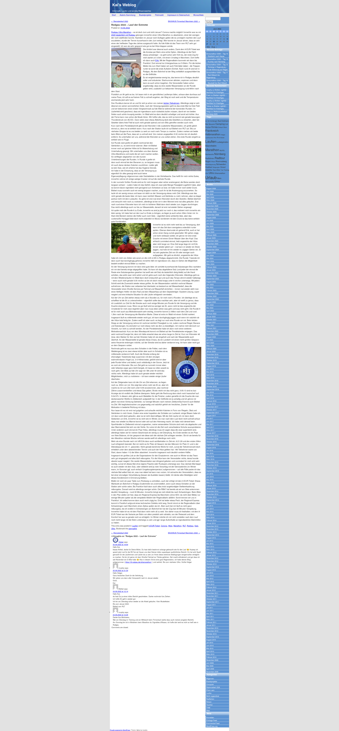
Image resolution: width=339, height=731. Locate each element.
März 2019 (210, 377)
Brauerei (212, 124)
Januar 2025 (211, 238)
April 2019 (210, 374)
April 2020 (210, 342)
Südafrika (208, 170)
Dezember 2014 (212, 491)
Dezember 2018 (212, 380)
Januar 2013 (211, 555)
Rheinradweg (221, 161)
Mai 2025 (209, 226)
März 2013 (210, 549)
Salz (196, 525)
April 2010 (210, 651)
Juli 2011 (209, 607)
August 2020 (211, 337)
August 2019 (211, 366)
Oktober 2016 (211, 441)
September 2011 (212, 602)
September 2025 (212, 214)
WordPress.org (211, 726)
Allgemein (210, 678)
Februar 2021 (211, 328)
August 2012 (211, 569)
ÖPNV (217, 181)
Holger (121, 542)
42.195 (207, 121)
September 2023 (212, 278)
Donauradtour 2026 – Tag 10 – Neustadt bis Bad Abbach (217, 81)
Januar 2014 (211, 523)
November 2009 (212, 660)
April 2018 (210, 398)
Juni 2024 (210, 255)
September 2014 (212, 500)
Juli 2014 (209, 505)
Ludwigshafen (222, 142)
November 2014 (212, 494)
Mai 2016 (209, 453)
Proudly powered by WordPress (120, 730)
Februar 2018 (211, 401)
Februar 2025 (211, 235)
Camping (220, 123)
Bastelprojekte (145, 14)
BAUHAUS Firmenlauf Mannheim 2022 (184, 21)
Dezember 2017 (212, 406)
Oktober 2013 (211, 532)
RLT (184, 525)
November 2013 (212, 529)
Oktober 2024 (211, 246)
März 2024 (210, 264)
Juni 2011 (210, 610)
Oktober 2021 (211, 319)
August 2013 (211, 537)
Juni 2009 (210, 663)
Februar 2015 (211, 485)
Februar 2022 (211, 313)
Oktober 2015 (211, 468)
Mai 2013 (209, 543)
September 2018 (212, 389)
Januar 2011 (211, 625)
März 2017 (210, 430)
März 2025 (210, 232)
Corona (164, 525)
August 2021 (211, 322)
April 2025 (210, 229)
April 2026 (210, 197)
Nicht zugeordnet (212, 696)
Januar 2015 (211, 488)
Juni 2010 (210, 645)
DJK (226, 124)
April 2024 (210, 261)
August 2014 (211, 503)
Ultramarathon (219, 173)
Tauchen (209, 704)
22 (214, 41)
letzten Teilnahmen (171, 103)
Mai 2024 (209, 258)
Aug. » (214, 46)
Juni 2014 (210, 508)
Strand (222, 167)
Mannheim (210, 145)
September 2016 (212, 444)
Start (114, 14)
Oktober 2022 (211, 296)
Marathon (177, 525)
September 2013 (212, 535)
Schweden (221, 164)
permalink (133, 528)
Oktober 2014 (211, 497)
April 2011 (210, 616)
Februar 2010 (211, 657)
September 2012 (212, 567)
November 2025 (212, 208)
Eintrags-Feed (211, 720)
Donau (214, 126)
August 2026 (211, 188)
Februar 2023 (211, 290)
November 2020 (212, 334)
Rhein (213, 162)
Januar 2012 (211, 590)
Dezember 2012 (212, 558)
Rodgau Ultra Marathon (121, 32)
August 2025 (211, 217)
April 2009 (210, 668)
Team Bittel (216, 170)
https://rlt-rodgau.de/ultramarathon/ (138, 562)
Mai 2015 (209, 479)
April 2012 (210, 581)
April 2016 (210, 456)
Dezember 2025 (212, 206)
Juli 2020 (209, 340)
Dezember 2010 (212, 628)
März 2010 (210, 654)
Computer (210, 684)
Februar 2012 (211, 587)
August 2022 (211, 302)
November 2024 (212, 243)
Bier (206, 124)
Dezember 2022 (212, 293)
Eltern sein (210, 690)
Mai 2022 (209, 307)
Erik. (157, 60)
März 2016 (210, 459)
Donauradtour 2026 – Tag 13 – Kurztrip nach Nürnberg (217, 60)
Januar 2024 (211, 270)
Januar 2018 (211, 404)
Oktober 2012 (211, 564)
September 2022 (212, 299)
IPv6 (218, 137)
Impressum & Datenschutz (178, 14)
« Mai (207, 46)
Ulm (206, 173)
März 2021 (210, 325)
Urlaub (211, 177)
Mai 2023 (209, 287)
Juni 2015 (210, 476)
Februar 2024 (211, 267)
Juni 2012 (210, 575)
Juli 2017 (209, 418)
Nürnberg (219, 154)
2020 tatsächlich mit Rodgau (123, 34)
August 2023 (211, 281)
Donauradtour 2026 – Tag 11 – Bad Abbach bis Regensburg (217, 75)
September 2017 (212, 412)
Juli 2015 (209, 473)
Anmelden (210, 717)
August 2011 (211, 604)
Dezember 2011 (212, 593)
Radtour (220, 158)
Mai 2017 (209, 424)
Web (208, 710)
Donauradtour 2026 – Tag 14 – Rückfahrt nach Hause (217, 54)
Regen (208, 161)
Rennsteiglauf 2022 (119, 21)
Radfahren (209, 158)
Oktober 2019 (211, 360)
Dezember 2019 (212, 354)
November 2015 (212, 465)
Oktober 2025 (211, 211)
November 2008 (212, 671)
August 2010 (211, 639)
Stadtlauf (208, 167)
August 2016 (211, 447)
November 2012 (212, 561)
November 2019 (212, 357)
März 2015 (210, 482)
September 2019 (212, 363)
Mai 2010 (209, 648)
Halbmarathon (212, 134)
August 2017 (211, 415)
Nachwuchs (209, 154)
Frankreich (212, 130)
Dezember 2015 (212, 462)
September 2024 (212, 249)
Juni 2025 (210, 223)
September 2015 (212, 471)
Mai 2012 (209, 578)
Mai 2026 (209, 194)
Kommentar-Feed (212, 723)
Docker (208, 127)
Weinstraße (209, 181)
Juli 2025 (209, 220)
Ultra (113, 528)
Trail (222, 170)
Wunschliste (198, 14)
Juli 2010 (209, 642)
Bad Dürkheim (223, 121)
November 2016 (212, 438)
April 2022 (210, 310)
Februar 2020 (211, 348)
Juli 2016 (209, 450)
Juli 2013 (209, 540)
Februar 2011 (211, 622)
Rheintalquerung (210, 164)
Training (226, 170)
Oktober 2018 (211, 386)
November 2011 (212, 596)
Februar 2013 (211, 552)
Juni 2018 (210, 392)
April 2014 (210, 514)
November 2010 (212, 631)
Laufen (135, 525)
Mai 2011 (209, 613)
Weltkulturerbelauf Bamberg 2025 (216, 112)
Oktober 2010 (211, 634)
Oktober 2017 (211, 409)
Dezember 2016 (212, 436)
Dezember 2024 (212, 241)
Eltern (225, 127)
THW (208, 707)
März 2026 (210, 200)
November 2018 (212, 383)
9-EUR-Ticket (154, 525)
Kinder (222, 138)
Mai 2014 (209, 511)
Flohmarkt (159, 14)
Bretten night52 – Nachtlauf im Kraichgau (217, 91)
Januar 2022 (211, 316)
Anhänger (213, 121)
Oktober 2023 (211, 275)
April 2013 (210, 546)
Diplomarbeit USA (213, 687)
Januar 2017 (211, 433)
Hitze (170, 525)
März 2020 (210, 345)
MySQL (222, 150)
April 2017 (210, 427)
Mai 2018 (209, 395)
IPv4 (214, 138)
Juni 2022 (210, 305)
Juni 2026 (210, 191)
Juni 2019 (210, 369)
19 (227, 39)
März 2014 (210, 517)
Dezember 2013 (212, 526)
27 (207, 44)
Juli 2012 (209, 572)
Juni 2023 (210, 284)
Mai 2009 (209, 666)
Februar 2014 (211, 520)
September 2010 (212, 636)
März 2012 (210, 584)
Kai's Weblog (124, 4)
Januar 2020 (211, 351)
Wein (219, 178)
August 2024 (211, 252)
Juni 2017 (210, 421)
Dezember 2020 (212, 331)
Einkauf (220, 127)
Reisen (208, 702)
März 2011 (210, 619)
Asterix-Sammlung (127, 14)
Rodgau (190, 525)
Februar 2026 (211, 203)
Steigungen (216, 167)
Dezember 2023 (212, 273)
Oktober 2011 (211, 599)
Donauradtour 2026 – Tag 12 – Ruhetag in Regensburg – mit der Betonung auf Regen (217, 67)
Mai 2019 (209, 372)
